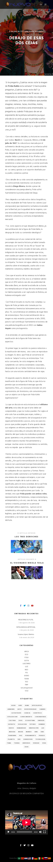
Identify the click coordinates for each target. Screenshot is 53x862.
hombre (42, 724)
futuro (33, 724)
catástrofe (16, 713)
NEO (26, 669)
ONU (42, 732)
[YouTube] (32, 605)
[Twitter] (24, 605)
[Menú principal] (45, 4)
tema (9, 743)
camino (42, 709)
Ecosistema (30, 720)
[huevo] (18, 4)
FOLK (27, 657)
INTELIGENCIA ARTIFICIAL (25, 627)
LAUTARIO (26, 663)
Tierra (17, 743)
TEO (26, 681)
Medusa (12, 732)
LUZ (26, 666)
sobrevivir (28, 739)
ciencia (27, 713)
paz (20, 736)
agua (13, 705)
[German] (36, 858)
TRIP (26, 684)
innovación (33, 728)
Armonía (11, 709)
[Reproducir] (8, 832)
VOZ (26, 690)
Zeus (26, 747)
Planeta (11, 739)
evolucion (22, 724)
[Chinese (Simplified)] (22, 858)
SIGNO (26, 675)
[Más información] (41, 4)
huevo (11, 728)
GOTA (26, 660)
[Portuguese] (42, 858)
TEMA (26, 678)
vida (44, 743)
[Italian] (39, 858)
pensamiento (30, 736)
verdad (36, 743)
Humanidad (21, 728)
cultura (12, 720)
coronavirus (40, 717)
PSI (26, 672)
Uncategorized (26, 687)
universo (26, 743)
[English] (29, 858)
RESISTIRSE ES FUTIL (25, 619)
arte (19, 709)
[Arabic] (19, 858)
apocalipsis (37, 705)
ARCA (26, 651)
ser (19, 739)
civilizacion (12, 717)
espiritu (11, 724)
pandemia (12, 736)
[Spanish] (49, 858)
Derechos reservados (18, 858)
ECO (26, 654)
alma (27, 705)
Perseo (42, 736)
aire (20, 705)
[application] (26, 822)
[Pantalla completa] (44, 832)
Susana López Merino (26, 634)
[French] (32, 858)
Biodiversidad (30, 709)
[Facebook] (20, 605)
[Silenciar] (40, 832)
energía (41, 720)
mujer (20, 732)
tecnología (40, 739)
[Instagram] (28, 605)
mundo (29, 732)
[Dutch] (26, 858)
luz (42, 728)
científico (37, 713)
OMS (36, 732)
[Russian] (46, 858)
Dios (20, 720)
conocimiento (26, 717)
